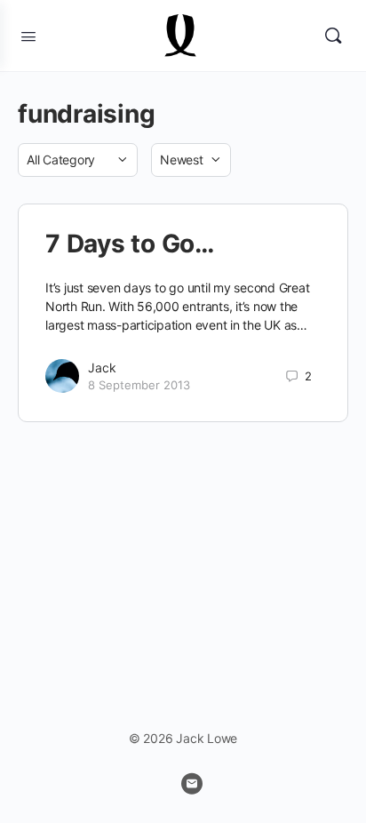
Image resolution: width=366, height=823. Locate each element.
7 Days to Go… (129, 243)
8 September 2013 (139, 385)
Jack (102, 367)
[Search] (333, 35)
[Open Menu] (28, 34)
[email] (192, 784)
